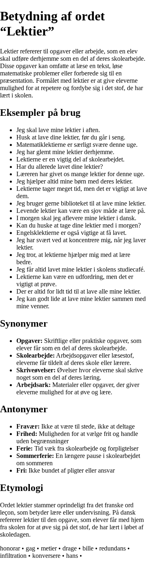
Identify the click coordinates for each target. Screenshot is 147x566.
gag (30, 548)
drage (69, 548)
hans (72, 555)
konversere (46, 555)
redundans (112, 548)
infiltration (13, 555)
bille (88, 548)
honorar (10, 548)
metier (49, 548)
